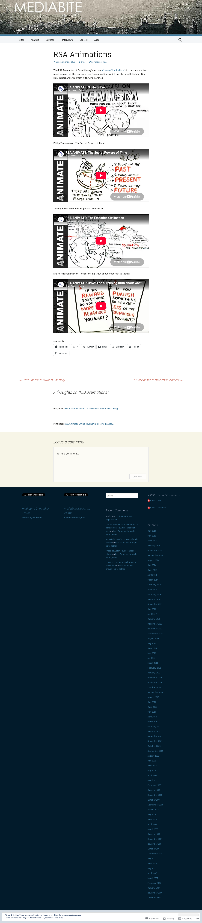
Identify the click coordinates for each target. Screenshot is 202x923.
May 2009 (152, 770)
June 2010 (152, 706)
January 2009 (154, 790)
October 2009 (154, 746)
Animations (96, 61)
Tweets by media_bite (74, 517)
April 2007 (152, 873)
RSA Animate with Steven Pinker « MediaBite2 (88, 423)
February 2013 (154, 594)
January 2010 (154, 731)
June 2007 (152, 863)
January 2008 (154, 834)
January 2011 (154, 672)
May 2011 (152, 653)
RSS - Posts (155, 500)
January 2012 (154, 618)
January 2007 (154, 887)
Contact (84, 39)
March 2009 (153, 780)
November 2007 (155, 843)
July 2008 (152, 814)
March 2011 (153, 662)
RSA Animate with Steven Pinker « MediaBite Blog (91, 408)
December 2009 (155, 736)
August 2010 (153, 697)
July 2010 (152, 702)
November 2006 (155, 892)
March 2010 (153, 721)
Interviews (67, 39)
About (97, 39)
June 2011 (152, 648)
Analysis (35, 39)
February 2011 (154, 667)
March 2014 (153, 579)
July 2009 (152, 760)
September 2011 (155, 633)
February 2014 (154, 584)
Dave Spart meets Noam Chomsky (42, 380)
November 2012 (155, 604)
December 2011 (155, 623)
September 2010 (155, 692)
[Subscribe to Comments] (149, 507)
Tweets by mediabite (32, 517)
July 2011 (152, 643)
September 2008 (155, 804)
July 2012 (152, 609)
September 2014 (155, 555)
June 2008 (152, 819)
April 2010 (152, 716)
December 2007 (155, 838)
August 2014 (153, 560)
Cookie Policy (57, 918)
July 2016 (152, 530)
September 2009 (155, 750)
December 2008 (155, 794)
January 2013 (154, 599)
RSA (105, 61)
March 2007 (153, 878)
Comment (50, 39)
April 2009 (152, 775)
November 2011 (155, 628)
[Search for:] (180, 39)
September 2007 (155, 853)
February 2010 (154, 726)
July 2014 (152, 565)
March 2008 (153, 829)
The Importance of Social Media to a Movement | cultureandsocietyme (122, 527)
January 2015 (154, 545)
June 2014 (152, 570)
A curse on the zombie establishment (158, 380)
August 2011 (153, 638)
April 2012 (152, 614)
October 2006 (154, 897)
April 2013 (152, 589)
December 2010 (155, 677)
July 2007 (152, 858)
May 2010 (152, 711)
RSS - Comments (158, 507)
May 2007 (152, 868)
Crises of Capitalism (113, 70)
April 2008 (152, 824)
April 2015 (152, 540)
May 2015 (152, 535)
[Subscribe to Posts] (149, 500)
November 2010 (155, 682)
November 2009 (155, 741)
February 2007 (154, 883)
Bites (21, 39)
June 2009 (152, 765)
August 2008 (153, 809)
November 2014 (155, 550)
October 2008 (154, 799)
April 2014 (152, 574)
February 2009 (154, 785)
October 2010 (154, 687)
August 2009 (153, 755)
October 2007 (154, 848)
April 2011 (152, 658)
